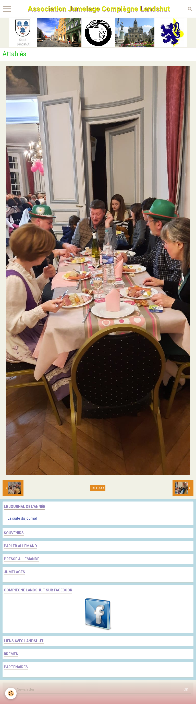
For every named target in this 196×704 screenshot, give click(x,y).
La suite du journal (22, 518)
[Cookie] (11, 693)
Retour (98, 488)
